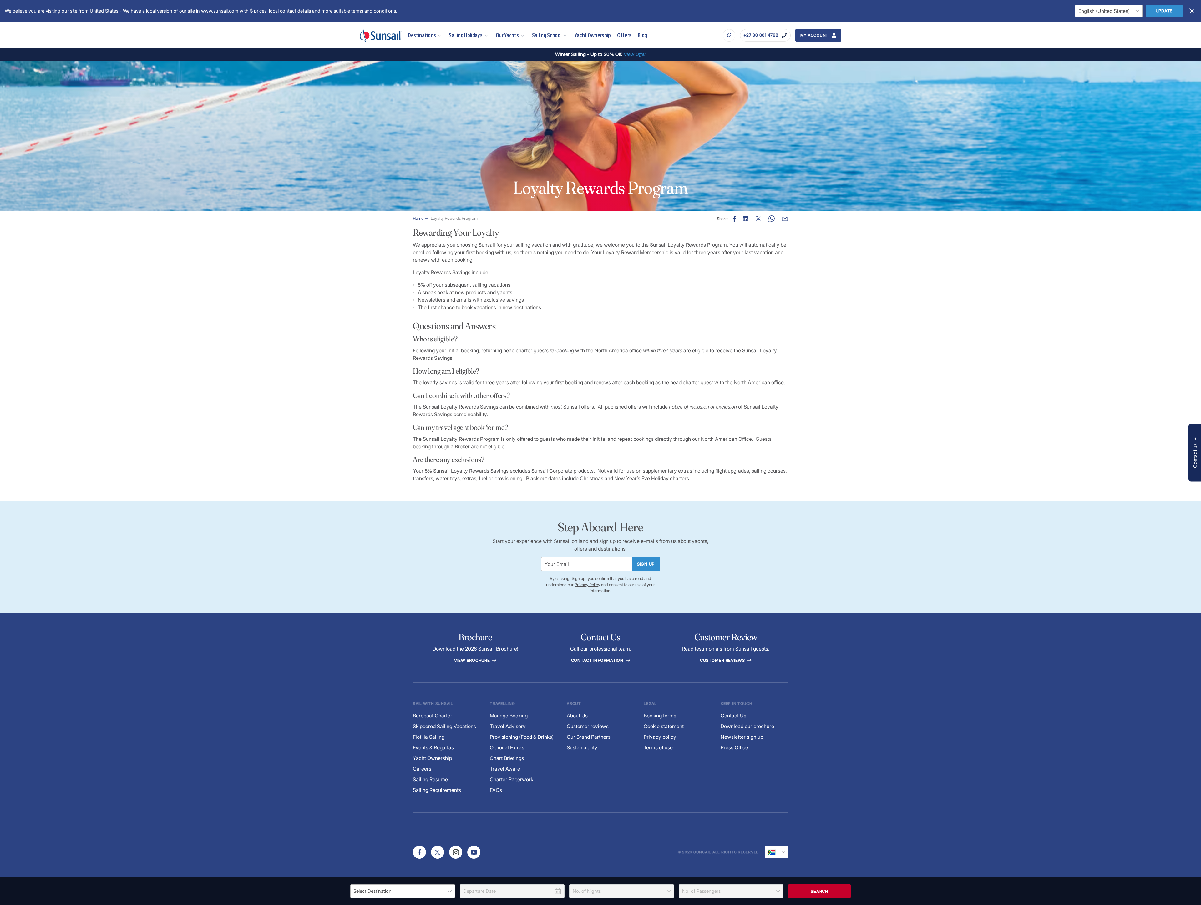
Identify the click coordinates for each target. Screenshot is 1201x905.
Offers (624, 35)
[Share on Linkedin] (745, 218)
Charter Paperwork (511, 779)
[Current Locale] (776, 852)
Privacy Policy (587, 584)
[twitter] (437, 852)
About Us (577, 715)
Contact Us (733, 715)
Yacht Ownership (593, 35)
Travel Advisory (508, 726)
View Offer (635, 54)
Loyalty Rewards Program (454, 218)
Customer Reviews (723, 660)
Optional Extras (507, 747)
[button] (1194, 452)
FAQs (496, 790)
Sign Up (646, 563)
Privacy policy (660, 737)
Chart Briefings (507, 758)
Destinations (422, 35)
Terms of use (658, 747)
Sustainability (582, 747)
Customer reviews (588, 726)
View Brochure (472, 660)
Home (418, 218)
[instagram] (455, 852)
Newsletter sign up (742, 737)
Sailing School (547, 35)
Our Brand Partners (589, 737)
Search (819, 891)
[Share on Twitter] (758, 218)
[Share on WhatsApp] (771, 218)
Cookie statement (664, 726)
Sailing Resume (430, 779)
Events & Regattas (433, 747)
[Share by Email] (785, 218)
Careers (422, 769)
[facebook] (419, 852)
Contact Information (598, 660)
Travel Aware (505, 769)
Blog (642, 35)
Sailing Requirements (437, 790)
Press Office (734, 747)
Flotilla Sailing (428, 737)
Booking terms (660, 715)
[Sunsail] (381, 35)
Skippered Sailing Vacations (444, 726)
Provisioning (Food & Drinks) (522, 737)
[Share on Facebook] (734, 219)
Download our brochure (747, 726)
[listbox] (402, 891)
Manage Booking (509, 715)
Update (1164, 10)
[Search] (729, 35)
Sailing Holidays (465, 35)
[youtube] (473, 852)
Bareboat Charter (432, 715)
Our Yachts (507, 35)
